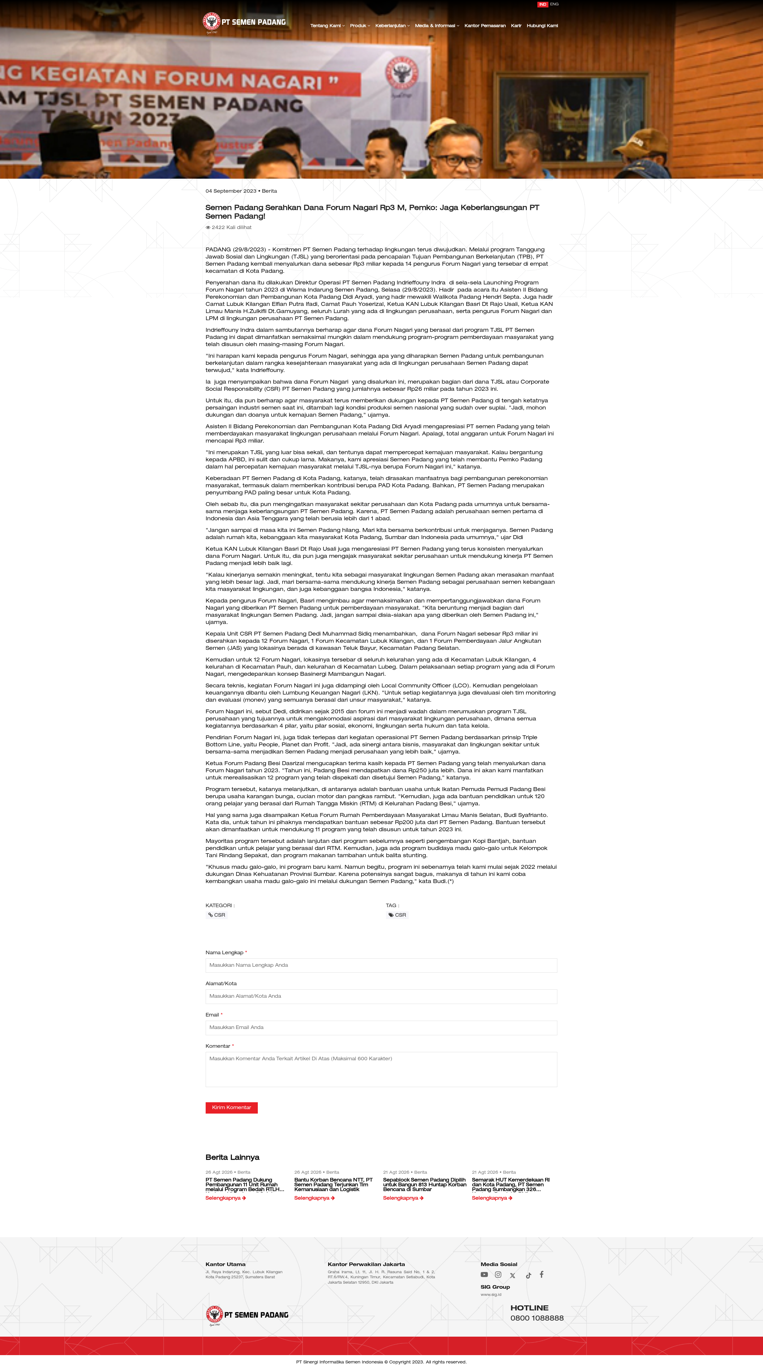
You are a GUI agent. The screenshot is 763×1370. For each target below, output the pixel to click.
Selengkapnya (224, 1198)
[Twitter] (512, 1274)
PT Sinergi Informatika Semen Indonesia (339, 1362)
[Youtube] (484, 1274)
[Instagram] (498, 1274)
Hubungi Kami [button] (542, 26)
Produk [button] (358, 26)
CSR (219, 915)
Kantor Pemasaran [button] (485, 26)
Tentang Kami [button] (326, 26)
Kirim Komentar (231, 1108)
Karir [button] (516, 26)
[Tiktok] (528, 1274)
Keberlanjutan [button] (391, 26)
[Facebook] (541, 1274)
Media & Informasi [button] (436, 26)
